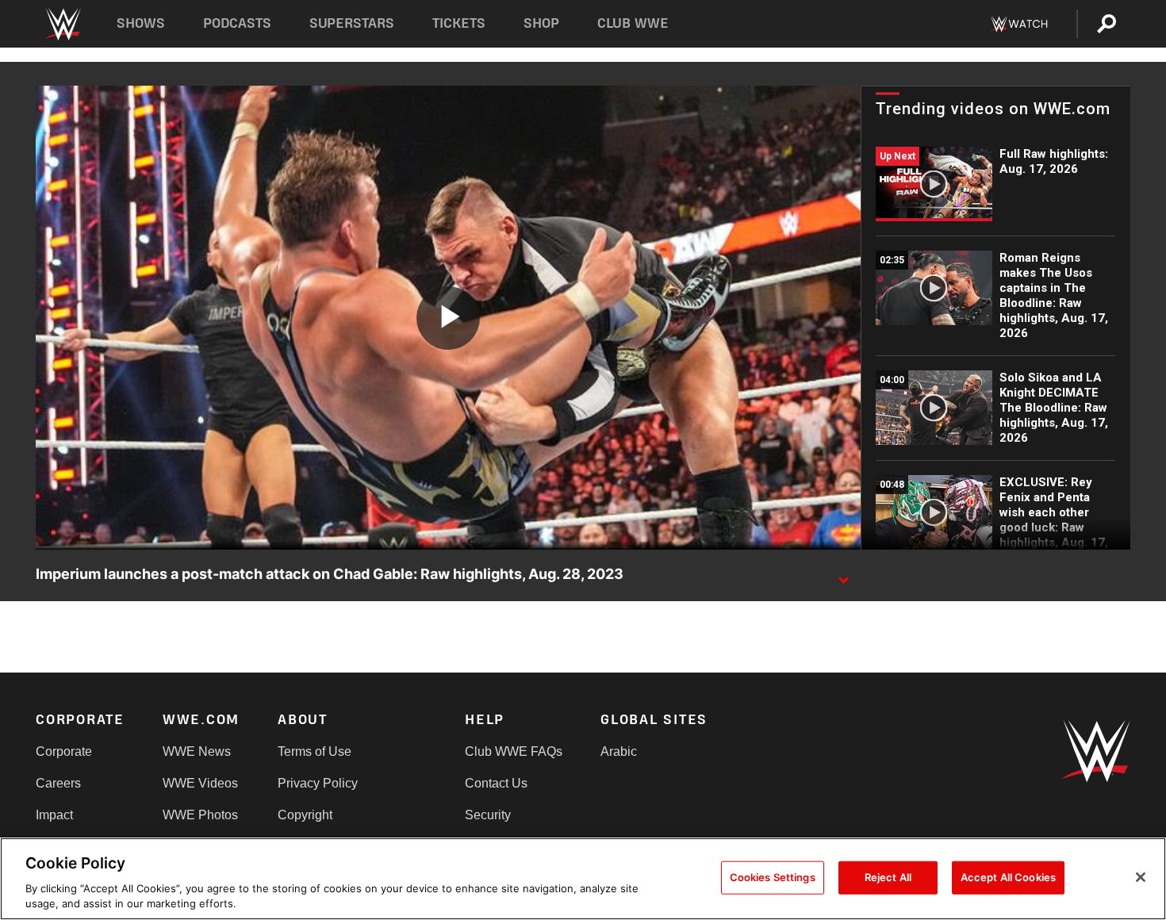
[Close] (1140, 877)
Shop (541, 23)
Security (488, 815)
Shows (141, 23)
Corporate (64, 751)
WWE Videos (200, 783)
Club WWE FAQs (513, 751)
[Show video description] (843, 575)
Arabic (618, 751)
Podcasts (237, 23)
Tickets (458, 23)
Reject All (888, 877)
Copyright (305, 815)
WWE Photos (200, 815)
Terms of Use (314, 751)
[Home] (62, 24)
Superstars (352, 23)
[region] (583, 879)
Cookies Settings (772, 877)
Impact (54, 815)
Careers (58, 783)
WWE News (197, 751)
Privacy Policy (318, 783)
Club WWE (633, 23)
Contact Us (496, 783)
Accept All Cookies (1008, 877)
